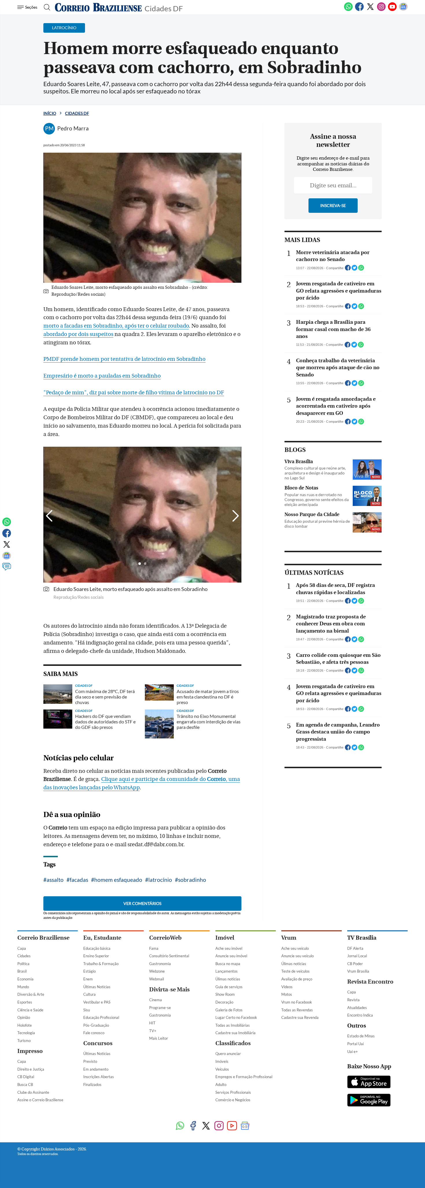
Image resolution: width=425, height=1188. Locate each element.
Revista (353, 999)
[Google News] (403, 10)
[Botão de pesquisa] (45, 7)
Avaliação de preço (296, 979)
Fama (153, 948)
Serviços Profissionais (233, 1092)
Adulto (220, 1084)
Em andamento (95, 1069)
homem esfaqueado (118, 879)
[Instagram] (381, 10)
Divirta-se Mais (169, 989)
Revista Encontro (370, 981)
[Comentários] (6, 569)
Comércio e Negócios (232, 1100)
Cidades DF (164, 8)
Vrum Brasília (358, 971)
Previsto (90, 1061)
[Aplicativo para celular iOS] (369, 1082)
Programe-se (160, 1007)
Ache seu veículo (295, 948)
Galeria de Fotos (229, 1010)
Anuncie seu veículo (297, 956)
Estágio (89, 971)
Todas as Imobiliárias (232, 1025)
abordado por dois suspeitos (78, 334)
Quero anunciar (228, 1053)
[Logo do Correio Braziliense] (98, 7)
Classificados (233, 1043)
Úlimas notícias (227, 979)
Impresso (30, 1051)
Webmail (156, 979)
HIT (152, 1023)
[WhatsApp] (348, 10)
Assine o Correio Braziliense (40, 1100)
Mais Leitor (158, 1038)
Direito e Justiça (30, 1069)
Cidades (24, 956)
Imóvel (224, 937)
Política (23, 963)
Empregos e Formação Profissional (243, 1076)
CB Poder (355, 963)
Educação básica (96, 948)
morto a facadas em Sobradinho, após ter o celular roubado (116, 326)
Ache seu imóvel (228, 948)
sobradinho (192, 879)
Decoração (224, 1002)
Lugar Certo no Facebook (236, 1017)
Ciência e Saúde (30, 1010)
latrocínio (160, 879)
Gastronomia (160, 963)
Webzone (157, 971)
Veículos (222, 1069)
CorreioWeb (165, 937)
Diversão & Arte (30, 994)
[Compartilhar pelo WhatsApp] (361, 269)
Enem (88, 979)
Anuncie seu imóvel (231, 956)
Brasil (22, 971)
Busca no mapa (227, 963)
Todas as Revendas (297, 1010)
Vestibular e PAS (96, 1002)
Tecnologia (26, 1032)
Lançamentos (226, 971)
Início (49, 113)
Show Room (225, 994)
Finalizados (92, 1084)
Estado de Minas (361, 1036)
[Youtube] (392, 10)
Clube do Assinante (33, 1092)
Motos (286, 994)
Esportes (24, 1002)
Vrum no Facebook (296, 1002)
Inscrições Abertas (98, 1076)
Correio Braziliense (43, 937)
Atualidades (357, 1007)
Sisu (86, 1010)
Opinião (23, 1017)
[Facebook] (359, 10)
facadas (79, 879)
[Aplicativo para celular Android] (369, 1100)
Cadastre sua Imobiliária (235, 1032)
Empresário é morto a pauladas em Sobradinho (102, 376)
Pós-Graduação (96, 1025)
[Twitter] (370, 10)
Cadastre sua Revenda (300, 1017)
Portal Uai (355, 1043)
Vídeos (287, 986)
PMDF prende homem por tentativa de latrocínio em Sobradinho (124, 359)
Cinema (155, 999)
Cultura (89, 994)
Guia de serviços (229, 986)
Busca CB (25, 1084)
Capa (21, 948)
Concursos (97, 1043)
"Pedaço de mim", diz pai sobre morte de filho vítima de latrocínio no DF (133, 392)
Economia (25, 979)
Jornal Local (357, 956)
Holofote (24, 1025)
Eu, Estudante (102, 937)
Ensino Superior (96, 956)
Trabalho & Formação (101, 963)
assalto (55, 879)
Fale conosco (93, 1032)
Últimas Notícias (96, 986)
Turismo (24, 1040)
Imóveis (221, 1061)
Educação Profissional (101, 1017)
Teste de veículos (295, 971)
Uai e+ (352, 1051)
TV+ (152, 1030)
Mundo (23, 986)
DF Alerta (355, 948)
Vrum (288, 937)
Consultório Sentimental (169, 956)
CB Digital (25, 1076)
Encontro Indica (360, 1015)
